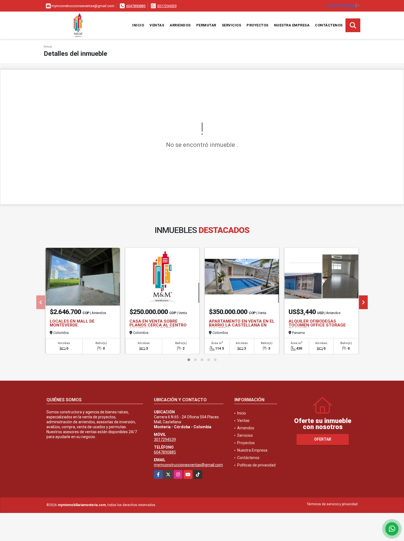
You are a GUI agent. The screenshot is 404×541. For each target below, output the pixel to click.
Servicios (231, 25)
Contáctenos (329, 25)
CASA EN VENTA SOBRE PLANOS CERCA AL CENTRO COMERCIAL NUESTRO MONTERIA (158, 327)
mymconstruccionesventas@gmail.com (188, 465)
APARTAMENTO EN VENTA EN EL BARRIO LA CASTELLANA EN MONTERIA (242, 325)
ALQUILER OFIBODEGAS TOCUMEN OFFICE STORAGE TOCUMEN (317, 325)
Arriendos (180, 25)
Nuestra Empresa (292, 25)
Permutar (206, 25)
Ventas (157, 25)
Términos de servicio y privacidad (332, 504)
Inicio (138, 25)
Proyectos (258, 25)
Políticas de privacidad (256, 465)
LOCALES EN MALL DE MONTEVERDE (72, 323)
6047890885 (135, 6)
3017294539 (166, 6)
